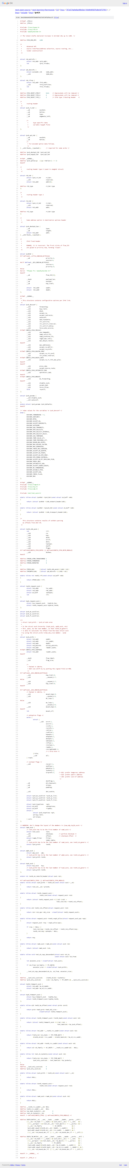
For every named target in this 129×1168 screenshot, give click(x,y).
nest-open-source (22, 10)
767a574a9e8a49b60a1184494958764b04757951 (86, 10)
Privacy (17, 1165)
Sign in (125, 3)
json (125, 1165)
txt (120, 1165)
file (56, 17)
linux (62, 10)
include (24, 12)
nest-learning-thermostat (43, 10)
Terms (23, 1165)
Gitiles (12, 1165)
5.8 (57, 10)
